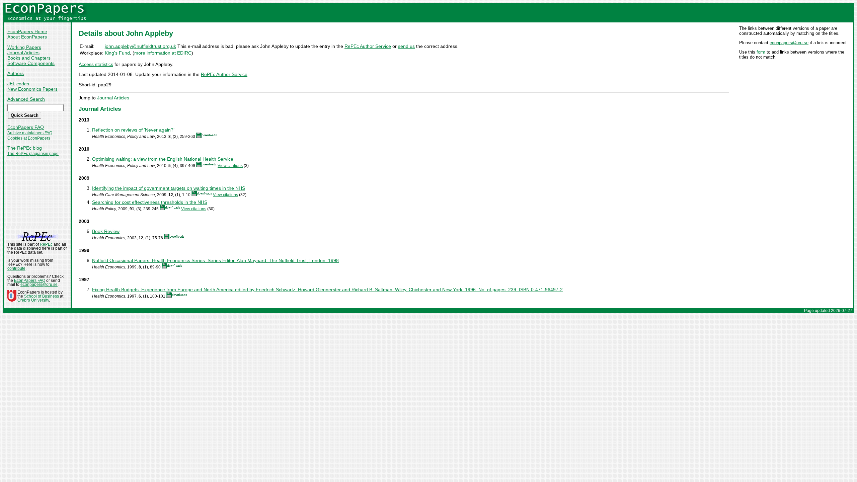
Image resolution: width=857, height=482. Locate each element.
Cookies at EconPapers (28, 138)
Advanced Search (26, 99)
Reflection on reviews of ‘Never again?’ (133, 130)
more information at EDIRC (162, 53)
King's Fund (117, 53)
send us (406, 46)
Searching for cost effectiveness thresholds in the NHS (149, 202)
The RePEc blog (24, 148)
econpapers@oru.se (789, 42)
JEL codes (18, 83)
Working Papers (24, 47)
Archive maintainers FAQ (29, 133)
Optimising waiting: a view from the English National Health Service (162, 159)
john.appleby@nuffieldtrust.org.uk (140, 46)
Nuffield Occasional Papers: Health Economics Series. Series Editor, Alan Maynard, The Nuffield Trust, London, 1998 (215, 260)
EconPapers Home (27, 31)
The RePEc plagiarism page (33, 154)
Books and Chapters (29, 58)
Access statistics (96, 64)
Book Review (106, 231)
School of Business (41, 296)
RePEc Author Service (367, 46)
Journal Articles (23, 52)
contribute (16, 268)
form (761, 52)
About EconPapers (27, 36)
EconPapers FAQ (25, 127)
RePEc (46, 244)
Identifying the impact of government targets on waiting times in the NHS (168, 188)
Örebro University (33, 300)
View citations (230, 166)
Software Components (31, 63)
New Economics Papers (32, 89)
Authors (15, 73)
